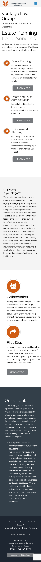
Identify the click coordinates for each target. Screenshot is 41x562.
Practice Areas (14, 522)
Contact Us (20, 525)
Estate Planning (21, 61)
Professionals (24, 522)
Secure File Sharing (30, 528)
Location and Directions (20, 555)
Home (5, 522)
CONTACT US (17, 372)
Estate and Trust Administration (21, 98)
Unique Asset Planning (19, 131)
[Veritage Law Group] (14, 3)
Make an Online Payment (12, 528)
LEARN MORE (23, 88)
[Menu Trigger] (36, 3)
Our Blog (34, 522)
